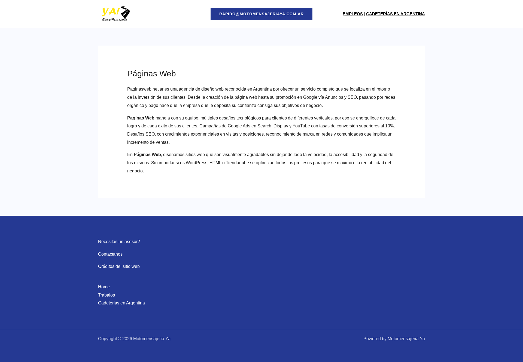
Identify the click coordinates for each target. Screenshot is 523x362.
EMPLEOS (353, 13)
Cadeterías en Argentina (121, 303)
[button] (261, 14)
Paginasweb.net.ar (145, 89)
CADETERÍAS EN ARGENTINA (395, 13)
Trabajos (106, 295)
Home (104, 287)
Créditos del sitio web (119, 266)
